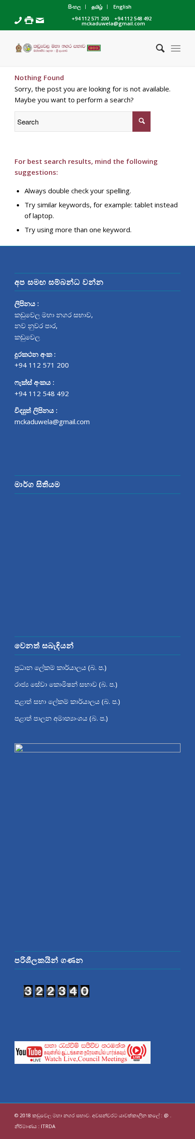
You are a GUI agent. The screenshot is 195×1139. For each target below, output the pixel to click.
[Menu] (175, 48)
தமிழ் (97, 6)
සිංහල (74, 6)
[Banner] (81, 48)
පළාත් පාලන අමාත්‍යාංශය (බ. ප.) (61, 718)
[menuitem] (74, 7)
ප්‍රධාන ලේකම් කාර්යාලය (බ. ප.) (61, 667)
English (122, 6)
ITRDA (48, 1126)
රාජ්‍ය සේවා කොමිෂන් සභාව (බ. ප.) (66, 684)
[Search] (156, 48)
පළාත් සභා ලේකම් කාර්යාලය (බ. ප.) (67, 701)
